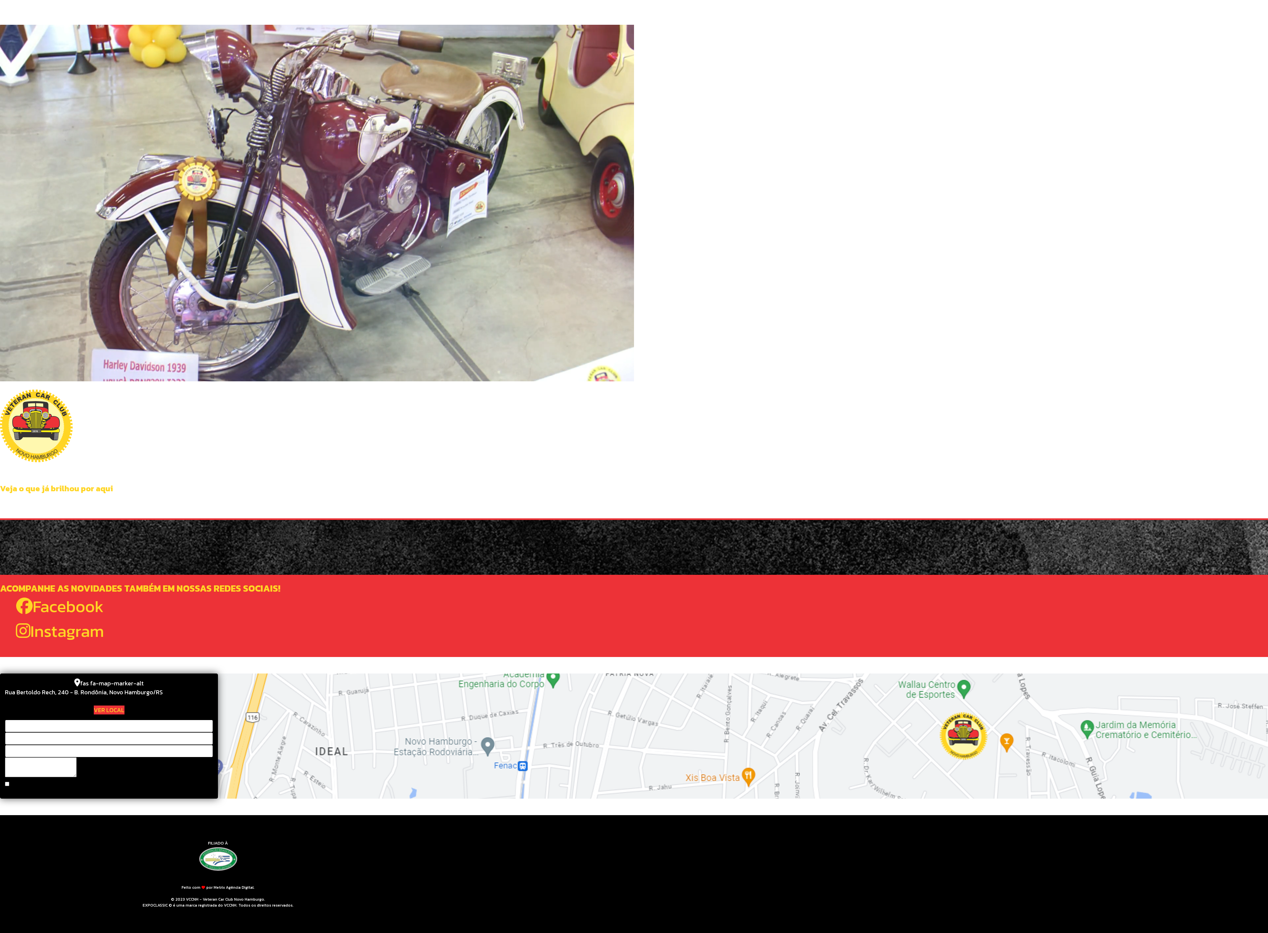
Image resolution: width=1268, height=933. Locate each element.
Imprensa (793, 13)
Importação (660, 13)
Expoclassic (757, 13)
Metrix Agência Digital (234, 887)
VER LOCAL (109, 710)
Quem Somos (543, 13)
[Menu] (843, 13)
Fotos (691, 13)
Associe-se (719, 13)
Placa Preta (621, 13)
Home (514, 13)
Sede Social (582, 13)
